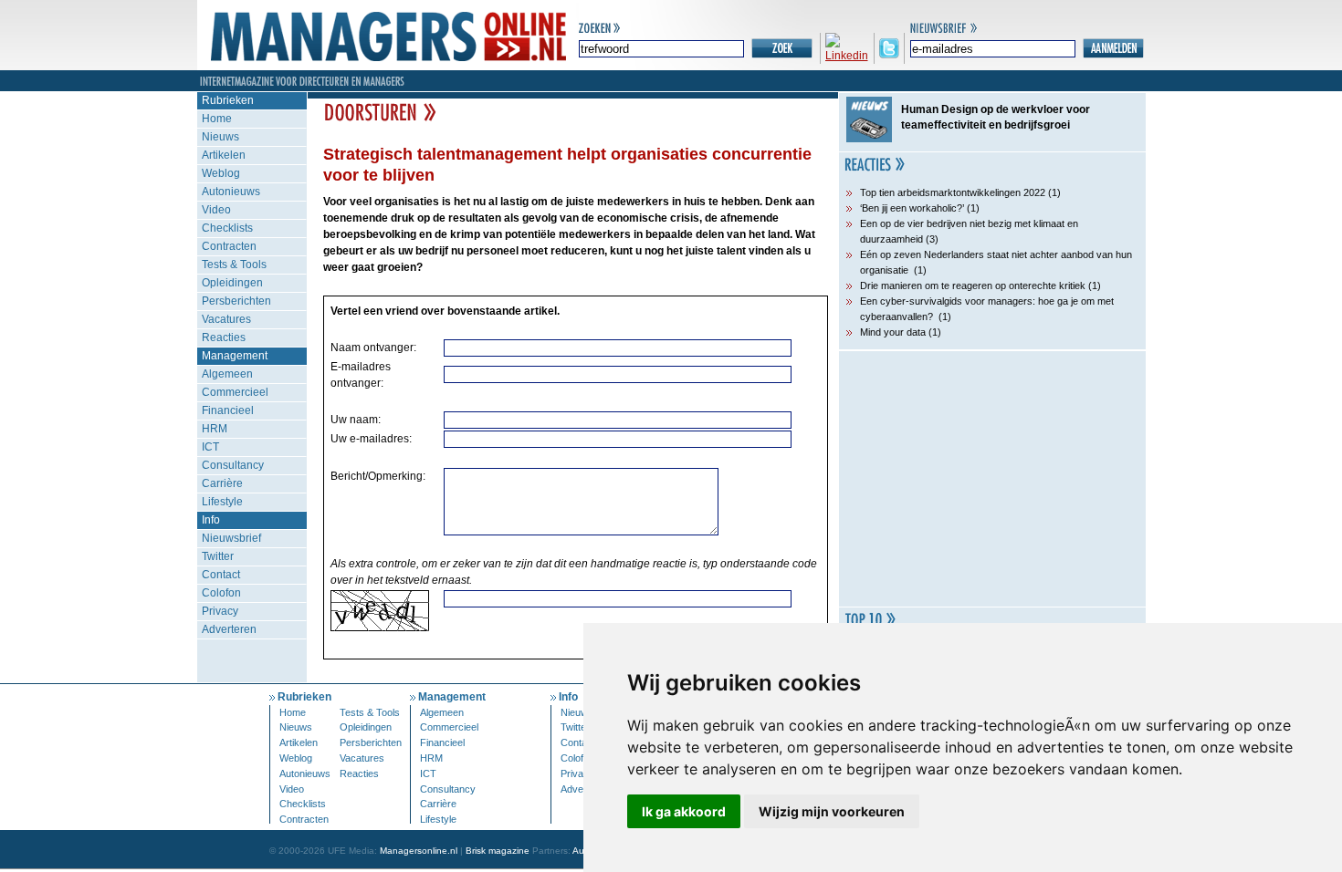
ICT (210, 447)
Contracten (229, 246)
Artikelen (224, 155)
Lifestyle (222, 501)
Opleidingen (232, 282)
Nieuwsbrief (231, 538)
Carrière (222, 483)
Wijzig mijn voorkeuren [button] (832, 811)
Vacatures (226, 319)
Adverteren (229, 629)
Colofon (221, 593)
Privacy (220, 611)
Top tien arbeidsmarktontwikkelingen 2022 (952, 192)
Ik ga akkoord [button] (684, 811)
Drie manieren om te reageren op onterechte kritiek (972, 285)
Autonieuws (231, 191)
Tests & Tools (234, 264)
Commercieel (235, 392)
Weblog (221, 173)
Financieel (228, 410)
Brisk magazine (497, 851)
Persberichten (236, 301)
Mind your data (893, 332)
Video (216, 209)
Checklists (227, 228)
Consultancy (233, 465)
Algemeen (227, 374)
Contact (221, 574)
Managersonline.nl (418, 851)
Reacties (224, 337)
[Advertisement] (992, 479)
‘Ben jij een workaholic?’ (912, 207)
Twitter (218, 556)
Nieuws (220, 136)
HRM (214, 428)
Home (217, 118)
